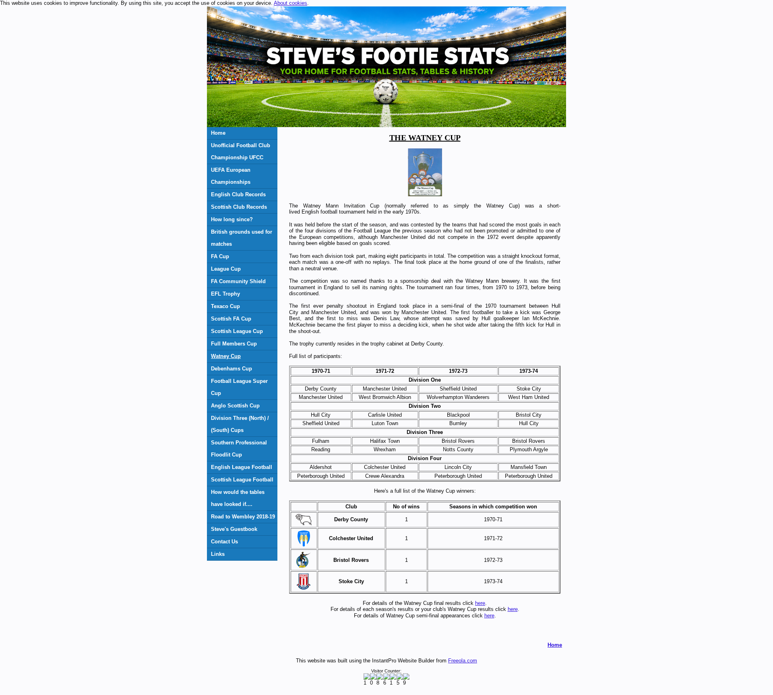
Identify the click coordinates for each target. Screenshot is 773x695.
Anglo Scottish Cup (235, 406)
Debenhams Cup (231, 369)
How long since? (232, 219)
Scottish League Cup (237, 331)
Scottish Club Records (239, 207)
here (480, 603)
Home (218, 133)
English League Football (241, 467)
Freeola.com (462, 661)
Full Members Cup (234, 344)
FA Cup (220, 256)
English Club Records (238, 194)
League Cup (226, 269)
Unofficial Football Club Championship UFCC (240, 151)
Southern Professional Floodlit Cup (239, 449)
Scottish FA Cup (231, 319)
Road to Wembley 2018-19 (243, 517)
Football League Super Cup (239, 387)
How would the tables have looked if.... (238, 498)
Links (218, 554)
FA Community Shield (238, 281)
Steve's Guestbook (234, 529)
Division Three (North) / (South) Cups (240, 424)
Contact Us (224, 542)
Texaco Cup (225, 306)
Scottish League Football (242, 480)
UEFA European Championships (230, 176)
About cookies (290, 3)
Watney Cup (226, 356)
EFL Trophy (225, 294)
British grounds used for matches (241, 238)
